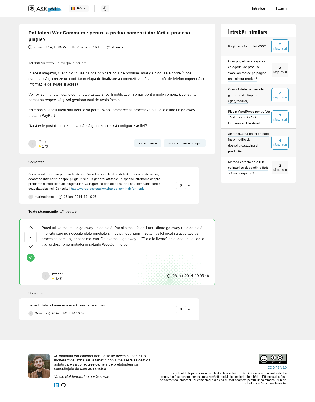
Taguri (281, 8)
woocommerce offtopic (184, 143)
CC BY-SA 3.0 (277, 367)
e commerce (148, 143)
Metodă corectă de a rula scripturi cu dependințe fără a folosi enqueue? (248, 167)
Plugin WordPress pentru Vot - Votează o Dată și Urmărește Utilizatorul (249, 117)
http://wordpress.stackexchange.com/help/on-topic (107, 188)
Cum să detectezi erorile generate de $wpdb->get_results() (246, 95)
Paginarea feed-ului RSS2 (247, 46)
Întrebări (259, 8)
